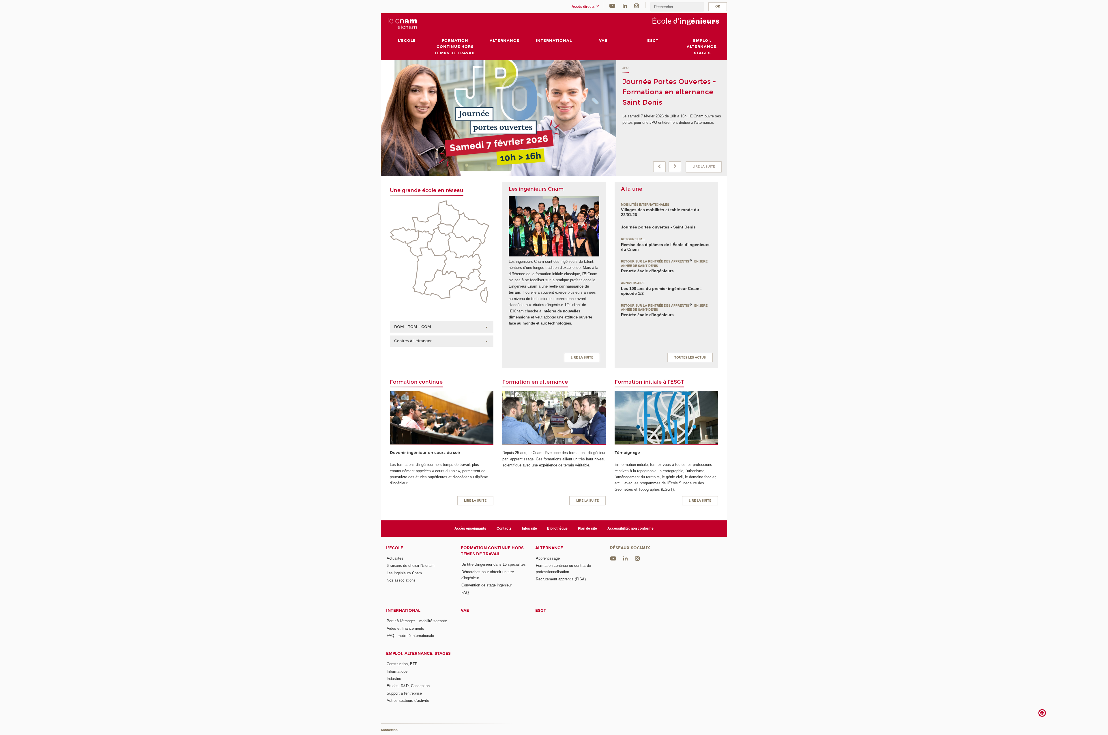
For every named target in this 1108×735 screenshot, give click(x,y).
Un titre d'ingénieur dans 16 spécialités (493, 564)
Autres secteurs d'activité (408, 700)
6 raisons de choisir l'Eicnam (411, 565)
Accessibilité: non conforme (630, 528)
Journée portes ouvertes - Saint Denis (658, 227)
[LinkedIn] (624, 5)
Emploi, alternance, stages (418, 653)
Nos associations (401, 580)
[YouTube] (612, 5)
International (403, 610)
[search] (677, 7)
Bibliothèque (557, 528)
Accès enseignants (470, 528)
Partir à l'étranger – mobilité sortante (417, 621)
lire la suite (582, 357)
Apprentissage (548, 558)
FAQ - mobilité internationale (410, 635)
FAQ (465, 592)
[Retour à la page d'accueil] (402, 23)
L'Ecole (394, 547)
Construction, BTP (402, 664)
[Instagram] (636, 5)
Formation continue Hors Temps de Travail (492, 550)
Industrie (394, 678)
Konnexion (389, 730)
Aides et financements (405, 628)
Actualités (395, 558)
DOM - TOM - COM (412, 327)
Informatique (397, 671)
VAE (465, 610)
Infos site (529, 528)
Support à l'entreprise (404, 693)
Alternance (549, 547)
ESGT (540, 610)
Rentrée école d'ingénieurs (647, 271)
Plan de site (587, 528)
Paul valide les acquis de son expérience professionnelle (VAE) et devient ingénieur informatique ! (665, 102)
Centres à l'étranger (413, 341)
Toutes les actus (690, 357)
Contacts (504, 528)
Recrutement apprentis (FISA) (561, 579)
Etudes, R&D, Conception (408, 686)
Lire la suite (703, 166)
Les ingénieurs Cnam (404, 573)
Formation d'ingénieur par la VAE (652, 68)
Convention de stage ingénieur (486, 585)
